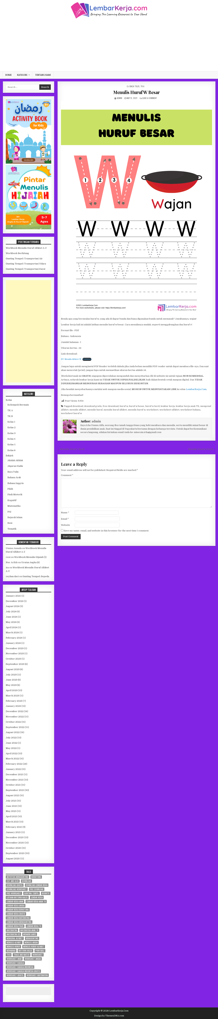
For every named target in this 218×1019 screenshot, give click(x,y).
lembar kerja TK (34, 926)
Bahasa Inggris (15, 483)
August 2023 (13, 669)
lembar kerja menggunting (19, 922)
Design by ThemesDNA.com (109, 1016)
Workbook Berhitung (17, 253)
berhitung (36, 877)
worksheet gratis (15, 975)
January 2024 (13, 643)
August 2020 (13, 858)
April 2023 (12, 690)
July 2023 (11, 674)
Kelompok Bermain (18, 404)
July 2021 (11, 800)
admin (119, 98)
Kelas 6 (11, 450)
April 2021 (11, 816)
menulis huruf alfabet (115, 409)
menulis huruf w (136, 409)
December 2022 (15, 711)
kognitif (46, 893)
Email (65, 519)
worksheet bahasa (190, 409)
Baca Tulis (134, 86)
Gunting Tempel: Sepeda (35, 576)
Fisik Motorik (14, 494)
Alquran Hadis (15, 466)
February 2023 (14, 701)
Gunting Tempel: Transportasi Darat (25, 269)
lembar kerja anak (15, 901)
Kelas (9, 400)
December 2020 (15, 837)
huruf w (124, 406)
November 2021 (15, 779)
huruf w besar (136, 406)
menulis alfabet (77, 409)
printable (39, 950)
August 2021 (12, 795)
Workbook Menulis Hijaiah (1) (30, 557)
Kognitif (11, 500)
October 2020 (13, 848)
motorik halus (25, 950)
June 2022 (11, 743)
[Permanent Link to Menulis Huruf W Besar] (136, 208)
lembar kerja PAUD (15, 926)
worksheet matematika (37, 975)
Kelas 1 (11, 422)
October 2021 (13, 785)
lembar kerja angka (16, 905)
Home (8, 75)
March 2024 (12, 632)
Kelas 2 (11, 427)
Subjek (9, 455)
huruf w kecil (152, 406)
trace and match (21, 954)
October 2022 (13, 722)
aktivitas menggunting (17, 877)
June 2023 (11, 679)
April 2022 (12, 753)
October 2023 (13, 658)
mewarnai (11, 950)
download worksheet (17, 889)
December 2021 (14, 774)
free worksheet (14, 893)
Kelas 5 (11, 444)
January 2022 (13, 769)
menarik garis (29, 934)
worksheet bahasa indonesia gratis (23, 971)
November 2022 (15, 716)
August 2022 (13, 732)
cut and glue (13, 881)
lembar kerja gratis (16, 913)
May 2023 (11, 685)
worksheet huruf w (71, 413)
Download (86, 359)
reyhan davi (12, 576)
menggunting (32, 938)
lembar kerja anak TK (187, 406)
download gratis (93, 406)
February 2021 (14, 827)
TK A (142, 86)
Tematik (11, 528)
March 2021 (12, 821)
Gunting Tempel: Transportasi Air (24, 258)
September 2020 (15, 853)
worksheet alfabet (169, 409)
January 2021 (13, 832)
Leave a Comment (149, 98)
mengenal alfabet (15, 938)
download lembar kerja (37, 885)
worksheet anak (14, 958)
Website (65, 525)
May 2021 (11, 811)
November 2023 (15, 653)
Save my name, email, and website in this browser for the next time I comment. (106, 530)
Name (65, 512)
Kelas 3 (11, 433)
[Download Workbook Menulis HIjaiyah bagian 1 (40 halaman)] (28, 228)
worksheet (152, 409)
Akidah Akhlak (15, 460)
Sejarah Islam (14, 517)
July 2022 (11, 737)
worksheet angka (33, 958)
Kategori (22, 75)
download (78, 406)
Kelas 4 (11, 439)
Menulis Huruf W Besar (136, 92)
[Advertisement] (109, 44)
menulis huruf (95, 409)
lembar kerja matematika (18, 918)
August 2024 (12, 606)
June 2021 (11, 806)
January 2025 (13, 596)
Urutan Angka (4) (30, 562)
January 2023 (13, 706)
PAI (9, 511)
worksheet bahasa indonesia (20, 967)
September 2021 (15, 790)
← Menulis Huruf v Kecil (71, 449)
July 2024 (11, 611)
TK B (10, 416)
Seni (9, 523)
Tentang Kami (43, 75)
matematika (12, 930)
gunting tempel (31, 893)
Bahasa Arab (14, 477)
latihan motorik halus (17, 897)
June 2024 (11, 617)
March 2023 (12, 695)
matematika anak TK (29, 930)
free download (111, 406)
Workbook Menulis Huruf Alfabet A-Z (26, 248)
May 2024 (11, 622)
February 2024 (14, 638)
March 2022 (12, 758)
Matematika (13, 506)
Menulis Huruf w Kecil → (201, 449)
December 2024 (14, 601)
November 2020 (15, 842)
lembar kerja (168, 406)
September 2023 (15, 664)
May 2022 (11, 748)
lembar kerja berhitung (18, 909)
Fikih (10, 489)
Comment (67, 475)
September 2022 (15, 727)
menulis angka (31, 942)
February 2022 (14, 764)
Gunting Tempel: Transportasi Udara (26, 263)
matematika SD (13, 934)
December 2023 (15, 648)
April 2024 (11, 627)
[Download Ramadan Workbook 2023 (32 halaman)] (28, 163)
